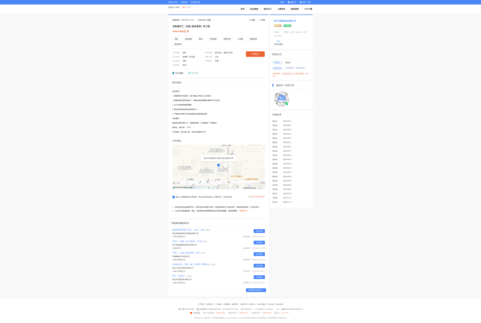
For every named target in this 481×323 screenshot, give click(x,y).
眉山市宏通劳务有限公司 (182, 279)
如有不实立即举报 (258, 197)
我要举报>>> (244, 211)
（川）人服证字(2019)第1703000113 (289, 309)
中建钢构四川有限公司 (181, 256)
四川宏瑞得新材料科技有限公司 (184, 245)
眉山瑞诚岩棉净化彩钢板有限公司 (185, 233)
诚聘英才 (235, 304)
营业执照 (196, 313)
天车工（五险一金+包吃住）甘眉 (189, 241)
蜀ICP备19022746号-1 (186, 309)
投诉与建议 (261, 304)
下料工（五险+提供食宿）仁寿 (188, 253)
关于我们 (201, 304)
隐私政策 (279, 304)
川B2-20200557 (246, 309)
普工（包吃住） (182, 276)
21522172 (285, 313)
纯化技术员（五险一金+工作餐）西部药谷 (193, 264)
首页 (243, 9)
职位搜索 (254, 9)
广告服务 (218, 304)
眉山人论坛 (173, 2)
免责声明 (243, 304)
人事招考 (281, 9)
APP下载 (308, 9)
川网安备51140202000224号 (210, 309)
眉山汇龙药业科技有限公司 (182, 268)
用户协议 (271, 304)
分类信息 (184, 2)
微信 (282, 2)
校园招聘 (295, 9)
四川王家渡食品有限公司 (285, 21)
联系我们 (209, 304)
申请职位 (255, 54)
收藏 (253, 20)
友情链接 (226, 304)
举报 (263, 20)
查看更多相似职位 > (256, 290)
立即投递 (259, 231)
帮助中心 (252, 304)
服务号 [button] (293, 2)
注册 (309, 2)
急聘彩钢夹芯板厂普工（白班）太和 (191, 230)
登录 (304, 2)
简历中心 (268, 9)
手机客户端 (195, 2)
